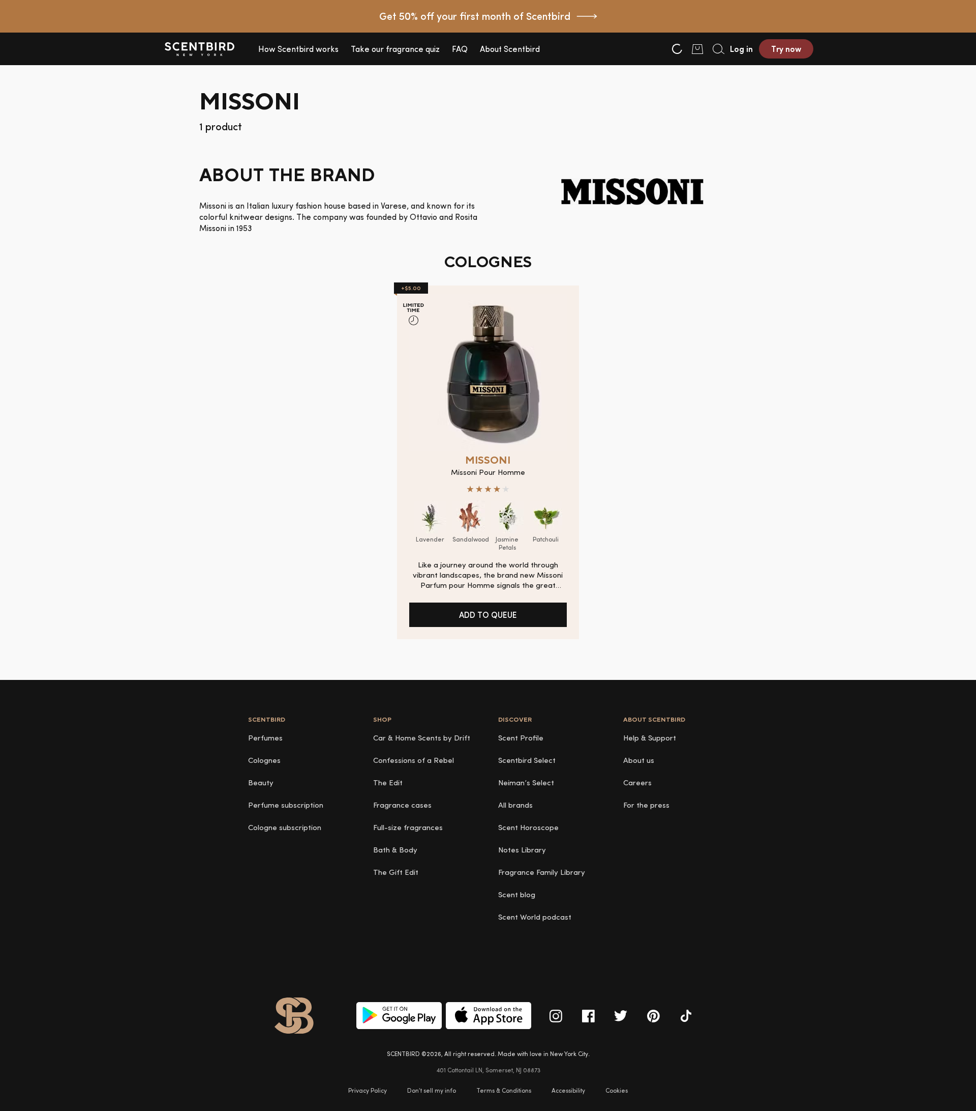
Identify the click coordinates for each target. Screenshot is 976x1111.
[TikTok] (685, 1016)
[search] (718, 49)
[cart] (697, 49)
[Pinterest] (653, 1016)
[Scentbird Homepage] (199, 49)
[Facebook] (588, 1016)
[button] (298, 49)
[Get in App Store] (488, 1015)
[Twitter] (620, 1016)
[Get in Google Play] (399, 1015)
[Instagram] (555, 1016)
